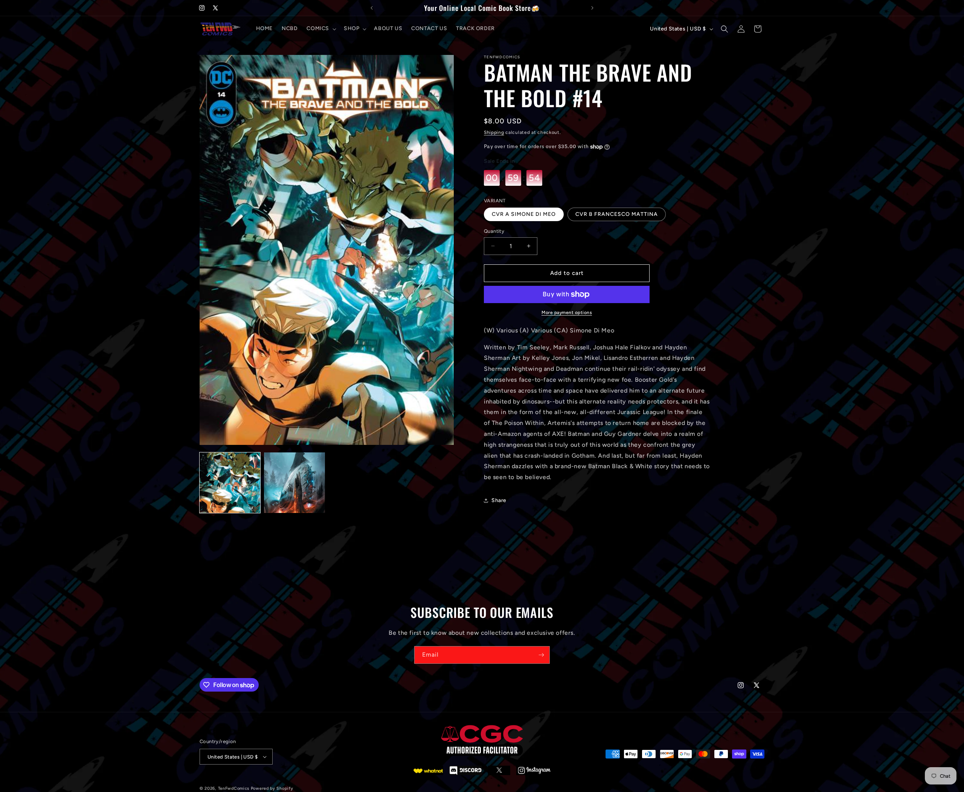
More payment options (566, 312)
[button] (320, 29)
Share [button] (498, 501)
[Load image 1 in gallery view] (230, 482)
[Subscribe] (541, 655)
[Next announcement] (592, 8)
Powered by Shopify (272, 788)
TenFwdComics (233, 788)
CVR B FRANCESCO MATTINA (616, 214)
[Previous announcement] (371, 8)
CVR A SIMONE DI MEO (524, 214)
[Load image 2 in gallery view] (294, 482)
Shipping (494, 132)
